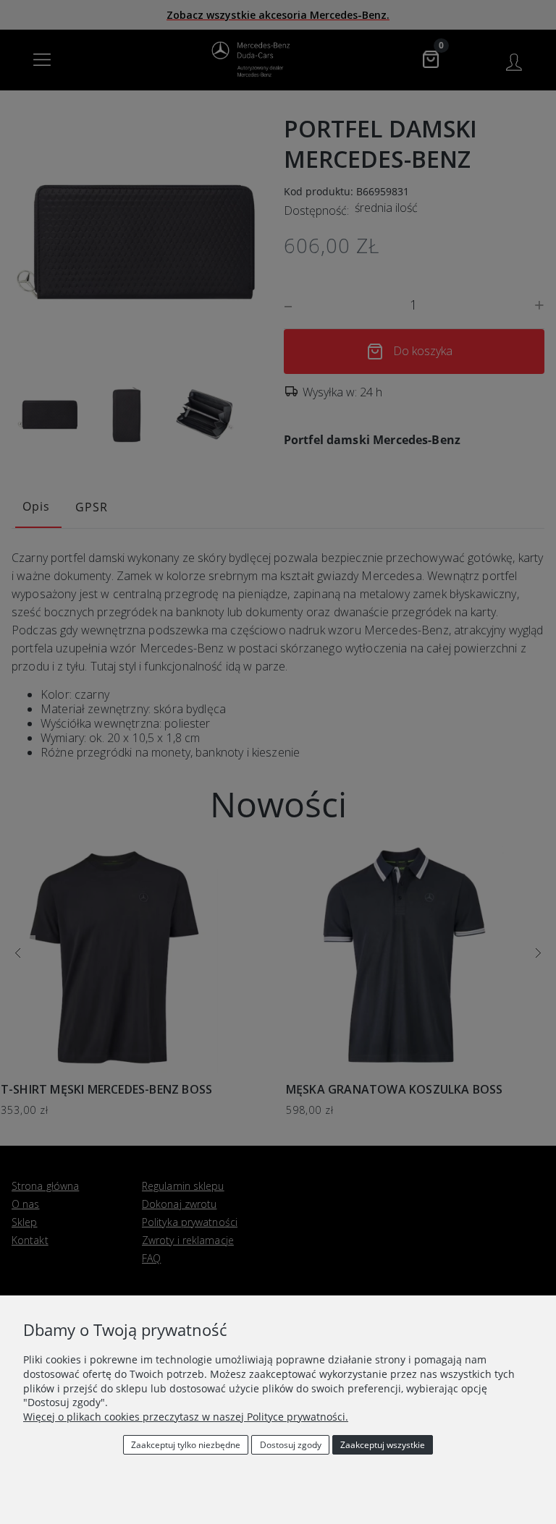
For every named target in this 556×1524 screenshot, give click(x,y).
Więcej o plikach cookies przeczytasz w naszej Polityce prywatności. (185, 1416)
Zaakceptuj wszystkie (382, 1445)
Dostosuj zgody (290, 1445)
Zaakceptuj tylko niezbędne (185, 1445)
